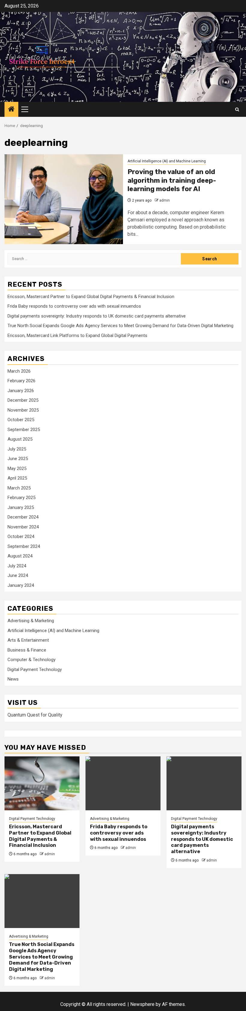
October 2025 (21, 419)
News (13, 679)
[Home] (11, 109)
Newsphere (142, 1004)
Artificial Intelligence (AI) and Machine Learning (167, 161)
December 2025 (23, 400)
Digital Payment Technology (35, 669)
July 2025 (17, 449)
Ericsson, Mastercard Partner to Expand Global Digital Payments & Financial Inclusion (91, 296)
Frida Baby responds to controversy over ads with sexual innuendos (74, 306)
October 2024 (21, 536)
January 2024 (21, 585)
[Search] (237, 109)
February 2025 (21, 497)
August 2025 (20, 439)
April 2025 (17, 478)
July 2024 (17, 566)
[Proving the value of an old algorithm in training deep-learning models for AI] (63, 199)
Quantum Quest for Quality (35, 715)
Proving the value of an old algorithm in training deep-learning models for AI (172, 180)
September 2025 (24, 429)
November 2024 (23, 527)
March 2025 (19, 488)
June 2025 (18, 458)
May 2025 (17, 468)
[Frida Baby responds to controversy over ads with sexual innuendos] (123, 783)
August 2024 (20, 556)
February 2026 (21, 380)
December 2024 (23, 517)
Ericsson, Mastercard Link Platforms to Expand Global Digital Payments (77, 335)
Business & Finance (27, 650)
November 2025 (23, 410)
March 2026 (19, 371)
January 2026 (21, 390)
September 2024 (24, 546)
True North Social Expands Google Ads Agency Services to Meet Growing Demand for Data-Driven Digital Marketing (120, 325)
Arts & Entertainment (28, 640)
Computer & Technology (32, 659)
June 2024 (18, 575)
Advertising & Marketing (31, 620)
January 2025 (21, 507)
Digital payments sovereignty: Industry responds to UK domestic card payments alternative (97, 316)
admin (164, 200)
